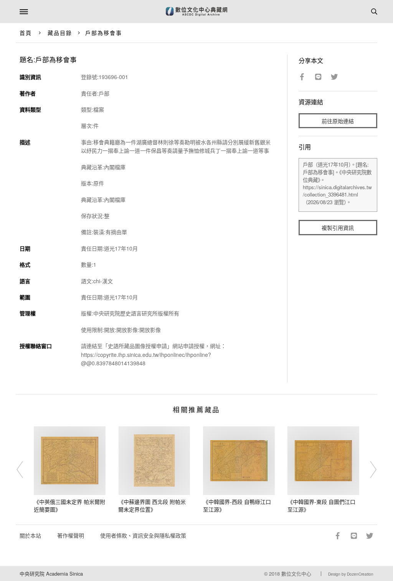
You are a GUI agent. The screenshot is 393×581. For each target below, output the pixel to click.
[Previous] (25, 470)
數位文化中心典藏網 (196, 11)
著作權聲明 (70, 535)
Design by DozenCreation (350, 574)
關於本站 (30, 535)
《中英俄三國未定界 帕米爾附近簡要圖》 (69, 505)
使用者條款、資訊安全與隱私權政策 (143, 535)
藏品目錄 (60, 32)
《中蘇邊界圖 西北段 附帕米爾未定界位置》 (152, 505)
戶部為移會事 (103, 32)
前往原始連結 (338, 121)
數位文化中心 (296, 573)
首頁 (26, 32)
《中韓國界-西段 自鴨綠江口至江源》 (237, 505)
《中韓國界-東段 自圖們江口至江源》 (321, 505)
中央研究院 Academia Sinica (51, 573)
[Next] (368, 470)
